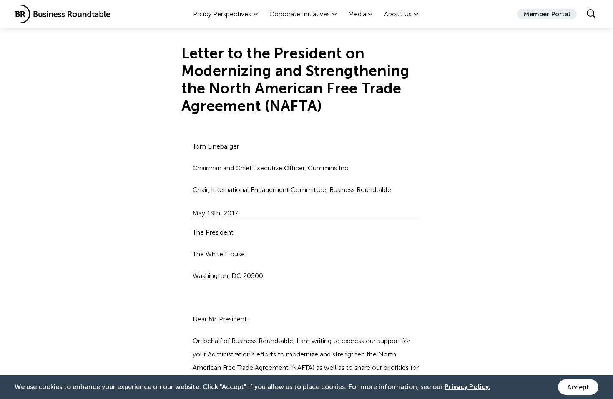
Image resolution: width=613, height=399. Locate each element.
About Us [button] (398, 14)
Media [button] (357, 14)
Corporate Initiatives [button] (299, 14)
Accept (578, 387)
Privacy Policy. (467, 387)
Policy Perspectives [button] (222, 14)
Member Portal (547, 14)
